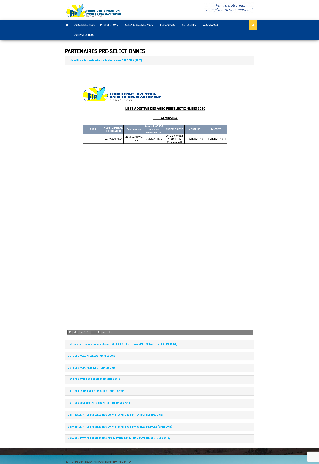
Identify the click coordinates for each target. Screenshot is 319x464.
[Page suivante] (75, 332)
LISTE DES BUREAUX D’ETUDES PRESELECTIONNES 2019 (98, 403)
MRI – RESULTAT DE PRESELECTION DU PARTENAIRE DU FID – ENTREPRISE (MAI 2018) (115, 414)
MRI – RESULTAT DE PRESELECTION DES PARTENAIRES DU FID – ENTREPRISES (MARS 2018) (118, 438)
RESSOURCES (167, 24)
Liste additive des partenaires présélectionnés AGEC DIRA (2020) (104, 60)
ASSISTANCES (211, 24)
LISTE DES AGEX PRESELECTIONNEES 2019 (91, 355)
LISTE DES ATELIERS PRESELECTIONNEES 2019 (93, 379)
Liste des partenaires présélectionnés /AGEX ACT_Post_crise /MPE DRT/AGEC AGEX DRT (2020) (122, 344)
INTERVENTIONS (109, 24)
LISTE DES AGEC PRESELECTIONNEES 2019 (91, 367)
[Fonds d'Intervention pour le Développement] (66, 25)
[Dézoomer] (93, 332)
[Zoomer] (98, 332)
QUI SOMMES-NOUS (84, 24)
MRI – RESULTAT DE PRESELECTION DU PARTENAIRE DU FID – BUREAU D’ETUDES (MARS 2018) (119, 426)
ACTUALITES (189, 24)
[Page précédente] (69, 332)
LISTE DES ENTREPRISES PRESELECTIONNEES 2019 (96, 391)
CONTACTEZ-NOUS (84, 34)
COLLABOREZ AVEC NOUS (139, 24)
